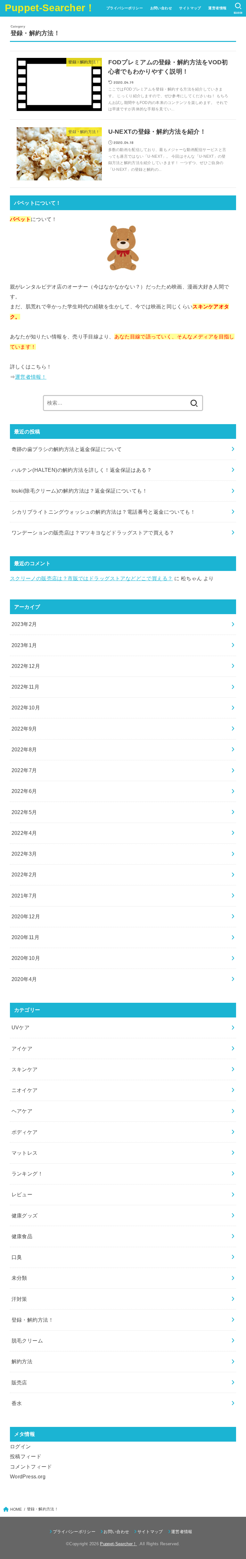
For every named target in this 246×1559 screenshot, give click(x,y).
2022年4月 (24, 833)
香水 (17, 1403)
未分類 (19, 1278)
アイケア (22, 1048)
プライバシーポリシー (124, 8)
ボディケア (25, 1132)
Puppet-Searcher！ (50, 7)
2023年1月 (24, 645)
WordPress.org (27, 1476)
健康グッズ (25, 1215)
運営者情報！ (30, 377)
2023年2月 (24, 624)
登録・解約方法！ (32, 1320)
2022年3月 (24, 854)
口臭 (17, 1257)
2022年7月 (24, 770)
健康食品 (22, 1236)
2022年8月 (24, 749)
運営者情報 (217, 8)
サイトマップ (190, 8)
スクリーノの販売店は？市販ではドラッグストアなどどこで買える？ (91, 578)
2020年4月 (24, 979)
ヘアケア (22, 1111)
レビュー (22, 1194)
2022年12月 (26, 666)
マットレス (25, 1153)
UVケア (21, 1027)
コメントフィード (31, 1466)
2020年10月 (26, 958)
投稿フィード (25, 1456)
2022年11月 (25, 687)
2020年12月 (26, 916)
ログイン (20, 1446)
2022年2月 (24, 874)
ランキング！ (27, 1173)
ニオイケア (25, 1090)
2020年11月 (25, 937)
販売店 (19, 1382)
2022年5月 (24, 812)
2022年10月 (26, 707)
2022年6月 (24, 791)
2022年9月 (24, 729)
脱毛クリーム (27, 1340)
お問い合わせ (161, 8)
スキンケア (25, 1069)
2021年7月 (24, 895)
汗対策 (19, 1299)
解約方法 (22, 1361)
